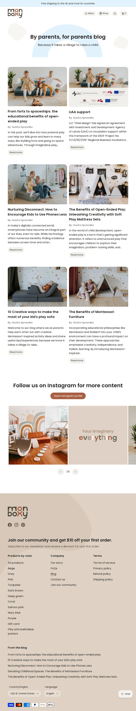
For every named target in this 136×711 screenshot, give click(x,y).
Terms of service (104, 563)
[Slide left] (61, 472)
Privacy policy (102, 568)
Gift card (13, 624)
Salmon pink (16, 607)
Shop (105, 13)
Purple (12, 618)
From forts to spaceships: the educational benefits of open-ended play (33, 116)
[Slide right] (75, 472)
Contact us (58, 579)
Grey (11, 574)
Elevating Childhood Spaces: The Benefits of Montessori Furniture (50, 671)
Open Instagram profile (68, 396)
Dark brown (15, 590)
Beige (11, 568)
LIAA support (79, 112)
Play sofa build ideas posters (21, 631)
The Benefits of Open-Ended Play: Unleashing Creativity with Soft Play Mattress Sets (97, 214)
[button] (89, 13)
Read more (16, 152)
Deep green (15, 596)
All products (16, 563)
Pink (10, 579)
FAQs (54, 568)
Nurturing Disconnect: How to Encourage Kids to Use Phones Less (37, 212)
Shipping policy (103, 579)
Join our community (63, 585)
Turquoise (14, 585)
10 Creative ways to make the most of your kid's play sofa (33, 314)
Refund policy (102, 574)
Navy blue (14, 613)
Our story (57, 563)
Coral (11, 601)
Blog (53, 574)
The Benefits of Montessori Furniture (91, 314)
